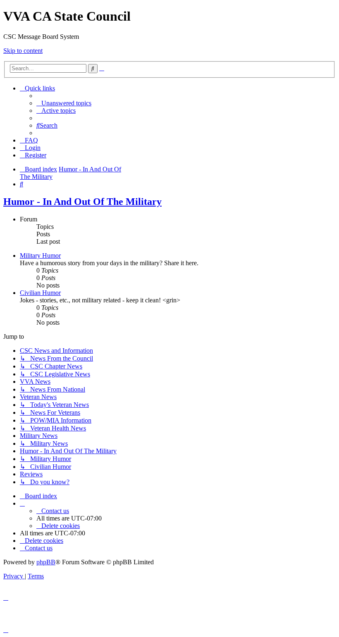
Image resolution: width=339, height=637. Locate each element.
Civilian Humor (40, 292)
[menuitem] (63, 103)
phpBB (45, 562)
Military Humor (40, 255)
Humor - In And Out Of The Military (82, 201)
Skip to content (23, 50)
